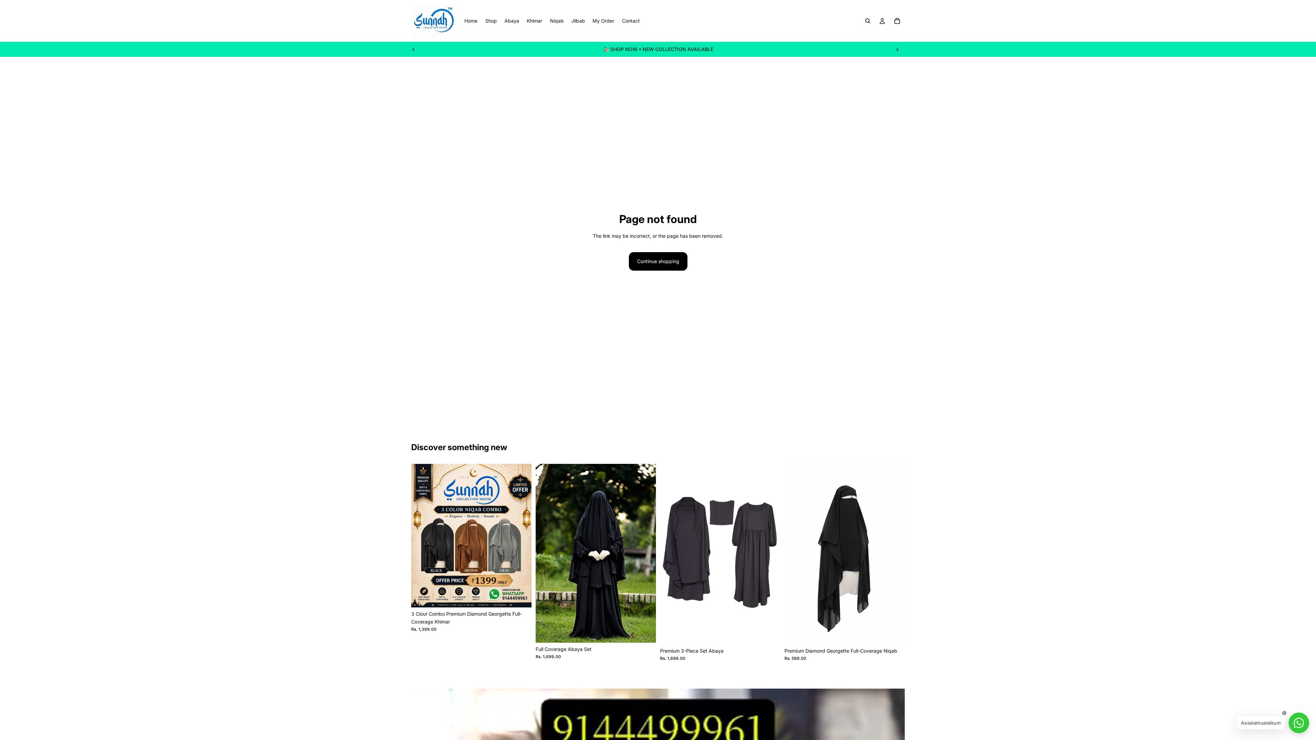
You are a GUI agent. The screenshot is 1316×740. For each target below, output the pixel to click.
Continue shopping (658, 261)
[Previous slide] (413, 49)
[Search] (867, 20)
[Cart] (897, 20)
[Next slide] (897, 49)
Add (526, 597)
